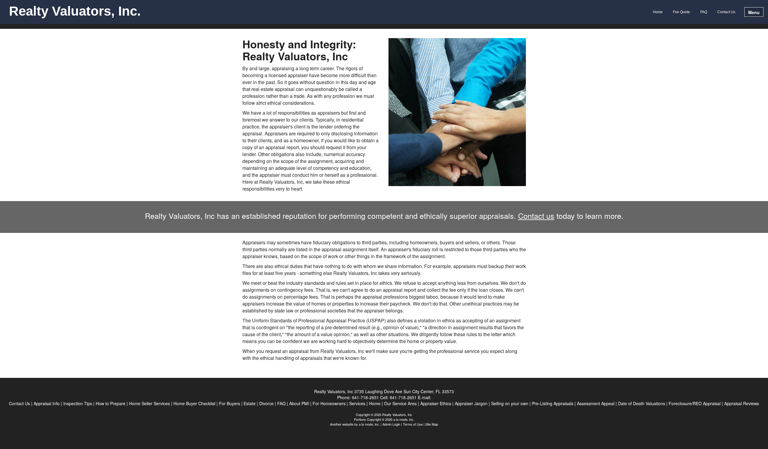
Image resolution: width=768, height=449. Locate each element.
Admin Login (391, 424)
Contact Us (726, 12)
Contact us (536, 215)
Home (658, 12)
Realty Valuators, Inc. (75, 11)
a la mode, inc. (369, 424)
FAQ (703, 12)
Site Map (431, 424)
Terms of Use (413, 424)
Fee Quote (681, 12)
